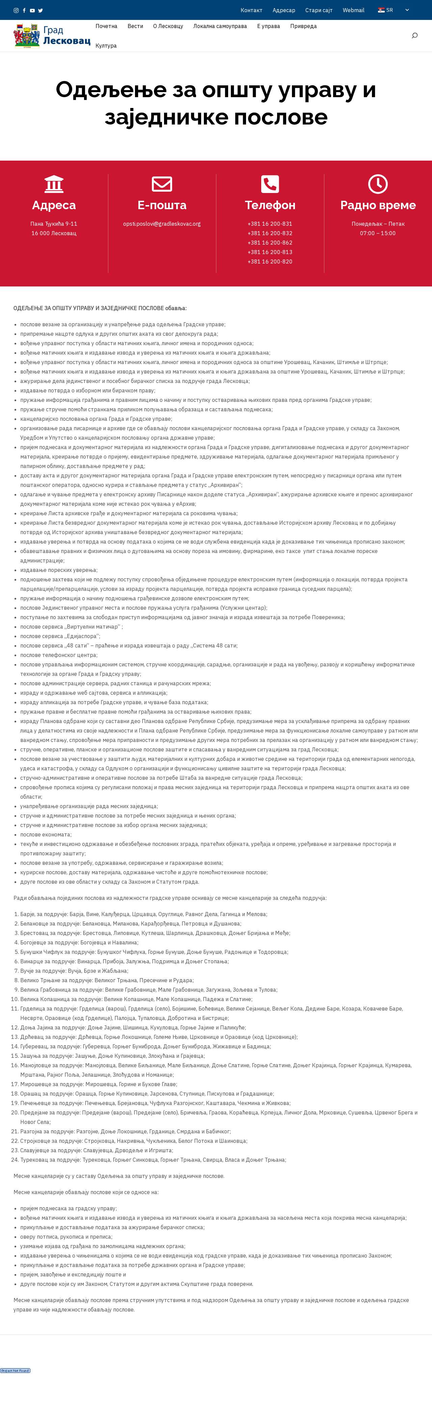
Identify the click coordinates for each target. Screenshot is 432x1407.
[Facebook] (24, 10)
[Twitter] (40, 10)
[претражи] (414, 36)
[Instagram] (16, 10)
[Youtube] (32, 10)
